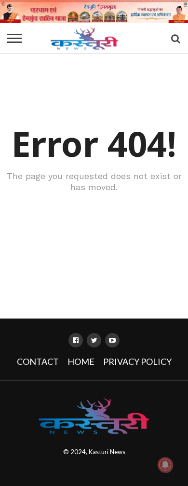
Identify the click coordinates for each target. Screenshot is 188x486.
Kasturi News (107, 452)
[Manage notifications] (165, 464)
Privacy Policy (137, 361)
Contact (38, 361)
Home (80, 361)
